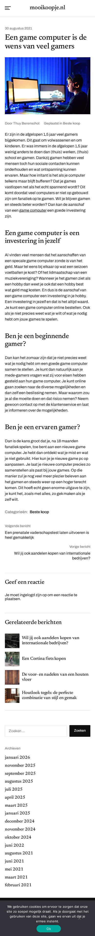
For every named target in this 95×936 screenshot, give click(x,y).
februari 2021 (18, 885)
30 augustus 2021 (18, 28)
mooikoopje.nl (47, 8)
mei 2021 (14, 869)
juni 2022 (14, 845)
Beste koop (71, 123)
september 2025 (20, 774)
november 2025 (20, 766)
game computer (33, 210)
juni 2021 (14, 861)
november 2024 (20, 829)
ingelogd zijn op (33, 595)
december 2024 (20, 821)
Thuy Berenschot (26, 123)
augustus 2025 (19, 781)
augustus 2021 (19, 853)
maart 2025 (16, 806)
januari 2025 (17, 813)
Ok (49, 929)
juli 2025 (14, 789)
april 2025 (15, 797)
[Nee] (79, 918)
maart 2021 (16, 877)
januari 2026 (17, 758)
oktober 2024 (18, 837)
